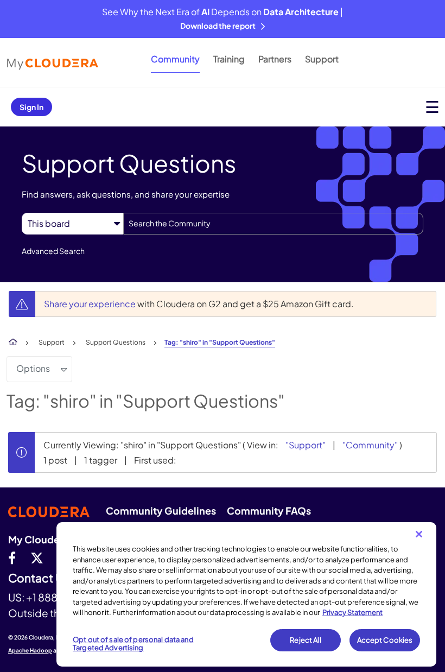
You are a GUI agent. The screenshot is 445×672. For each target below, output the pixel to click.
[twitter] (37, 557)
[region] (246, 594)
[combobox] (273, 223)
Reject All (305, 640)
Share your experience (90, 303)
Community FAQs (269, 510)
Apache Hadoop (30, 650)
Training (229, 59)
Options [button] (33, 368)
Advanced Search (53, 251)
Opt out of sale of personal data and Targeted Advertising (133, 643)
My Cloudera (38, 539)
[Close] (419, 534)
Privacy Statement (352, 612)
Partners (274, 59)
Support (322, 59)
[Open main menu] (432, 107)
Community (175, 59)
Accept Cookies (385, 640)
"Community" (370, 445)
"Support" (305, 445)
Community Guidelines (161, 510)
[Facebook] (12, 557)
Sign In (31, 107)
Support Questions (115, 342)
